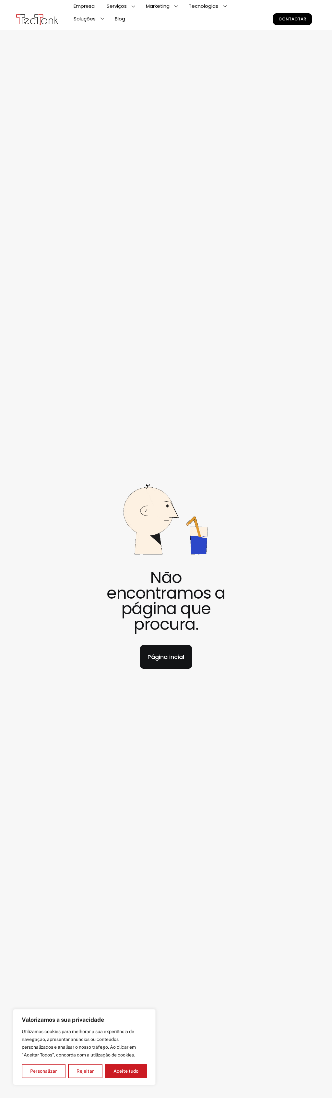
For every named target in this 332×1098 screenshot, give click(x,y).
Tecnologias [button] (203, 6)
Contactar (292, 19)
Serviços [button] (117, 6)
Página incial (166, 657)
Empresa (84, 6)
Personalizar (43, 1071)
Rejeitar (85, 1071)
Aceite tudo (125, 1071)
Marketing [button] (158, 6)
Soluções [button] (85, 18)
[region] (84, 1047)
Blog (120, 18)
